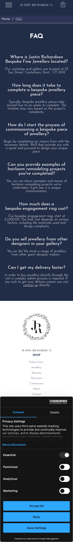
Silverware (36, 378)
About (36, 388)
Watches (36, 373)
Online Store (36, 362)
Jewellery (36, 367)
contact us (30, 285)
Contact (36, 394)
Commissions (36, 383)
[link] (63, 4)
